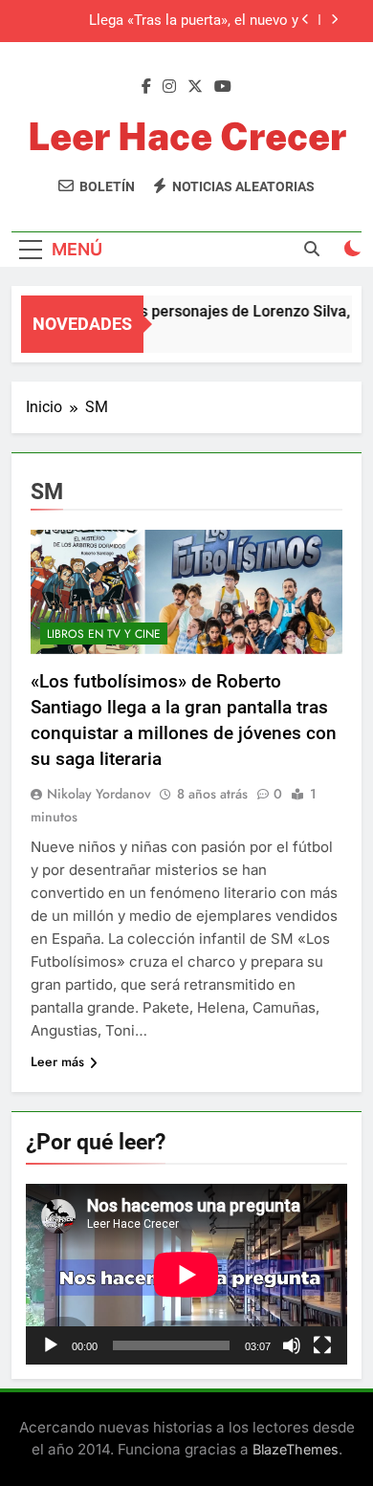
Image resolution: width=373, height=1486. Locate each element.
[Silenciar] (291, 1345)
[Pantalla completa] (322, 1345)
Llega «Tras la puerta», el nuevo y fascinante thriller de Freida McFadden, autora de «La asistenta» (175, 21)
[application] (186, 1274)
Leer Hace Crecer (187, 136)
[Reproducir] (50, 1345)
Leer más (57, 1061)
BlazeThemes (295, 1449)
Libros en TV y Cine (104, 634)
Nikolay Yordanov (99, 793)
